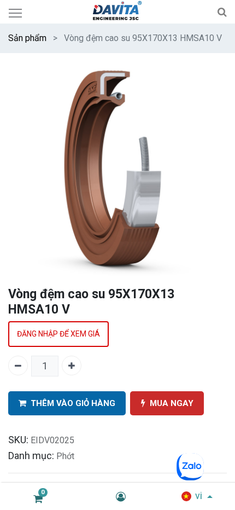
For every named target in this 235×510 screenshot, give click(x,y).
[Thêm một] (71, 365)
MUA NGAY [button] (171, 403)
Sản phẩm (27, 38)
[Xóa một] (18, 365)
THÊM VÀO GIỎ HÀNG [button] (73, 403)
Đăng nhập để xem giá (58, 333)
